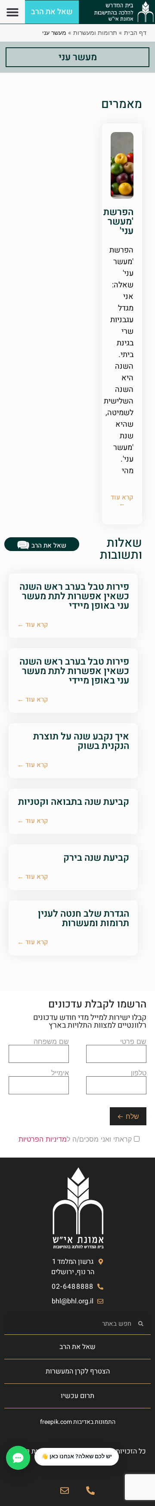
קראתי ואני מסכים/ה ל (76, 1139)
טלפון (138, 1073)
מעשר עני (78, 57)
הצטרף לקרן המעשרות (78, 1371)
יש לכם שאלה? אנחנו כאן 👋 (76, 1456)
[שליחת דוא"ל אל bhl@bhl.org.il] (64, 1490)
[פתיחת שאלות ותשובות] (18, 1458)
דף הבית (135, 32)
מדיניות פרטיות (31, 1451)
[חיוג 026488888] (90, 1490)
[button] (12, 12)
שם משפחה (51, 1042)
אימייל (60, 1073)
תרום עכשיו (77, 1396)
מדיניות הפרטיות (43, 1139)
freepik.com (56, 1421)
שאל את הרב (77, 1347)
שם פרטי (133, 1042)
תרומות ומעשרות (95, 32)
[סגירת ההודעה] (35, 1448)
